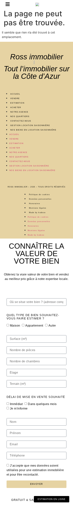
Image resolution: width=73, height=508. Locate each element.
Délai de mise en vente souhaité (36, 396)
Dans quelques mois (42, 404)
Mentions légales (37, 208)
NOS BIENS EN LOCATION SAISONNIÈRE (33, 130)
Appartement (34, 325)
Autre (52, 325)
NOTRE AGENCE (19, 112)
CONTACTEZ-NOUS (20, 121)
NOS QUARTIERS (19, 116)
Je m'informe (19, 408)
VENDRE (15, 98)
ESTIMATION (17, 103)
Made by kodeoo (37, 212)
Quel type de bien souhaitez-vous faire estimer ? (33, 316)
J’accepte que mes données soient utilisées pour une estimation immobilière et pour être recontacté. (35, 470)
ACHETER (15, 107)
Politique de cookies (39, 194)
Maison (15, 325)
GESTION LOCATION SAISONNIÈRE (30, 125)
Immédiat (16, 404)
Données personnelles (40, 199)
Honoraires (34, 203)
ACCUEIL (15, 94)
